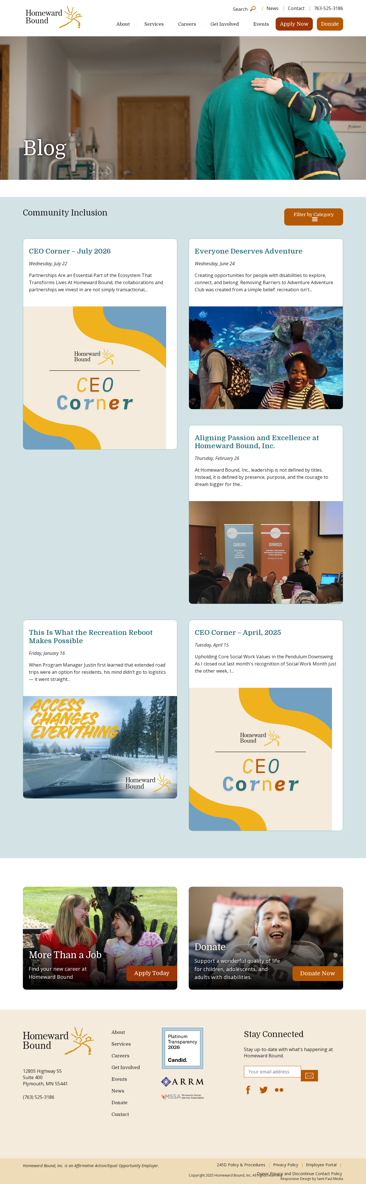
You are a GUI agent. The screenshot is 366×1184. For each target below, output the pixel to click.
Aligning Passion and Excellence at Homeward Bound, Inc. (257, 442)
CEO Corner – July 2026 (70, 251)
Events (261, 24)
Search (240, 8)
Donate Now (317, 973)
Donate (330, 24)
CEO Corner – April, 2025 (238, 633)
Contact (296, 8)
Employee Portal (321, 1164)
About (123, 24)
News (272, 8)
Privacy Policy (285, 1164)
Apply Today (152, 973)
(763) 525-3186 (38, 1097)
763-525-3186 (328, 8)
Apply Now (294, 24)
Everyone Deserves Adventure (249, 251)
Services (154, 24)
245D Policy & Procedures (241, 1164)
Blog (44, 148)
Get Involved (224, 24)
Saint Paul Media (330, 1178)
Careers (187, 24)
